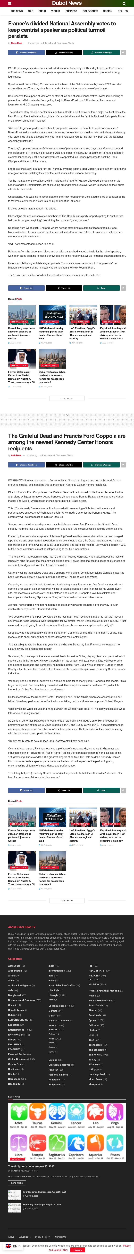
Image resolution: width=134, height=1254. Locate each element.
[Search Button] (124, 3)
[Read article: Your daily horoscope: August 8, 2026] (14, 1207)
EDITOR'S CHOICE (18, 1019)
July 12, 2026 (15, 343)
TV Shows (94, 1064)
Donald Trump (16, 1010)
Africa (11, 975)
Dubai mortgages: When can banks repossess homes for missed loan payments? (52, 377)
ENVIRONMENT (16, 1034)
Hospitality (14, 1083)
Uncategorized (97, 1074)
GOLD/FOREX (90, 11)
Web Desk (16, 455)
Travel (51, 1051)
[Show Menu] (9, 3)
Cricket (12, 1005)
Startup (93, 1030)
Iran (51, 975)
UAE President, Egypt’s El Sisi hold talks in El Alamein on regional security (82, 333)
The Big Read (96, 1049)
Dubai (42, 11)
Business (71, 11)
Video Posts (95, 1079)
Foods (51, 1042)
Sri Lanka (94, 1025)
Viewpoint (94, 1084)
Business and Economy (21, 1000)
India (51, 965)
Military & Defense (59, 1020)
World (55, 11)
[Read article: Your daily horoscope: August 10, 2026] (67, 1132)
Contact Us (60, 1236)
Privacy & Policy (42, 1236)
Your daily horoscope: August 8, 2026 (42, 1204)
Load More (67, 398)
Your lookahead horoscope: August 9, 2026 (44, 1191)
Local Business (57, 1005)
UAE (30, 11)
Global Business (17, 1059)
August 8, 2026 (31, 1209)
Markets (53, 1010)
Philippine (54, 1079)
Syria (91, 1034)
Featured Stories (17, 1054)
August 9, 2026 (31, 1196)
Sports (92, 1020)
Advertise (23, 1236)
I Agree (78, 1249)
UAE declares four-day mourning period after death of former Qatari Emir (51, 333)
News (52, 1025)
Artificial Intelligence (19, 985)
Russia (92, 995)
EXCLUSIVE (14, 1044)
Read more (18, 1182)
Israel (52, 980)
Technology (95, 1044)
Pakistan (53, 1069)
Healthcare (14, 1069)
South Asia (95, 1015)
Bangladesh (15, 995)
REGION (107, 11)
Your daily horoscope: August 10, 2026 (31, 1166)
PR (90, 965)
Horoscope (14, 1078)
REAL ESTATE (125, 11)
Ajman (11, 980)
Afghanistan (15, 970)
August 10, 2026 (30, 1171)
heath (11, 1074)
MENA (52, 1015)
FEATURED (14, 1049)
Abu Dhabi (14, 965)
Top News (17, 11)
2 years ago (33, 42)
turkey (92, 1059)
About (11, 1236)
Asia (10, 990)
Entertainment (16, 1029)
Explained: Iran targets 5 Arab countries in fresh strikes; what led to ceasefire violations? (113, 333)
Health (52, 999)
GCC (91, 979)
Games (52, 1047)
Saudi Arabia (96, 1005)
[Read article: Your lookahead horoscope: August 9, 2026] (14, 1195)
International (49, 42)
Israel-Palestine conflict (62, 985)
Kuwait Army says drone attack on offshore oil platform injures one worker (21, 333)
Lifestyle (53, 995)
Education (14, 1024)
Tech (91, 1039)
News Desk (16, 42)
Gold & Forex (15, 1064)
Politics (52, 1034)
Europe (12, 1039)
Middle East (94, 984)
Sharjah (93, 1010)
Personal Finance (58, 1074)
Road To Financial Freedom (104, 990)
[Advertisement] (67, 421)
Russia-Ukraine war (100, 1000)
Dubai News (67, 3)
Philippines (55, 1084)
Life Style (54, 990)
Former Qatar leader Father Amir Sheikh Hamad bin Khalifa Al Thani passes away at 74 (21, 377)
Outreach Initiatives (59, 1064)
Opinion (53, 1059)
